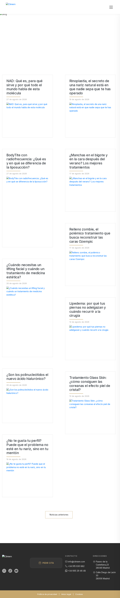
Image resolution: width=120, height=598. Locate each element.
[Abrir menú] (111, 7)
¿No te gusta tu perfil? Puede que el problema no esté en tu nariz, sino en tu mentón (27, 447)
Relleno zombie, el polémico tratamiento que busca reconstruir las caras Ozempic (89, 235)
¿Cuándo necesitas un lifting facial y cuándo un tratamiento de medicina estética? (25, 271)
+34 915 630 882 (76, 566)
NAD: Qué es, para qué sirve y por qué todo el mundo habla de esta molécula (24, 87)
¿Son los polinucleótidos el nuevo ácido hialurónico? (27, 377)
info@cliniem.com (76, 561)
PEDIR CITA (48, 563)
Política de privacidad (47, 594)
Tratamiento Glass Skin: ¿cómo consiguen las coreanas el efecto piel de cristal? (89, 384)
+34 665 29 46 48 (77, 570)
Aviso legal (66, 594)
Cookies (79, 594)
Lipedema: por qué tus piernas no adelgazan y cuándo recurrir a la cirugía (87, 310)
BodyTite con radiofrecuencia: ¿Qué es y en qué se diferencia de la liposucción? (26, 161)
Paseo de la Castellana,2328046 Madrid (103, 564)
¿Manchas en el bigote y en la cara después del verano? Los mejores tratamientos (88, 161)
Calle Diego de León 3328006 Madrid (106, 575)
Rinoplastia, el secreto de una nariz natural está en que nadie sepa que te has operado (90, 87)
